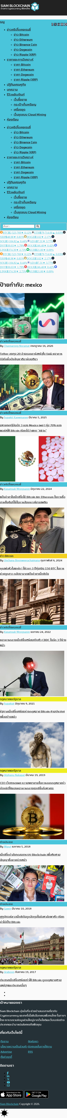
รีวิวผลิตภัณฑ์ (16, 94)
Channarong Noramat (17, 346)
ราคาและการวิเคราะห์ (20, 59)
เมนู (2, 21)
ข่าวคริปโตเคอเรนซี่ (19, 29)
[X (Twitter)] (8, 1079)
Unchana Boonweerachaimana (22, 560)
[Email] (8, 1085)
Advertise (6, 1052)
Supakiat (9, 703)
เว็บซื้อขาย (20, 99)
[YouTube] (8, 1082)
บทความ (12, 89)
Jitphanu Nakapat (14, 775)
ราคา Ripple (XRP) (26, 79)
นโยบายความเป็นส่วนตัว (14, 1046)
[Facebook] (8, 1073)
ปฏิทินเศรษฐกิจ (16, 84)
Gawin (7, 908)
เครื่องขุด (19, 109)
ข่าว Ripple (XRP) (25, 54)
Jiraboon (9, 972)
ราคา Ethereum (24, 69)
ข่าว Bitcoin (21, 34)
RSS (30, 1052)
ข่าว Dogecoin (23, 49)
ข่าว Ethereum (23, 39)
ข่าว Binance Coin (25, 44)
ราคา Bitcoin (22, 64)
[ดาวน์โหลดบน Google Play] (37, 1094)
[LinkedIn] (8, 1076)
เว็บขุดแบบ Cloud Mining (30, 114)
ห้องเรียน (13, 119)
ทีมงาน (5, 1041)
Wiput (7, 846)
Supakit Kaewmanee (16, 417)
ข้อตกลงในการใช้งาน (40, 1046)
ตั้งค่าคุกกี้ (6, 1057)
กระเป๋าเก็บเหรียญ (25, 104)
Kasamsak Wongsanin (17, 489)
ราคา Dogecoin (24, 74)
